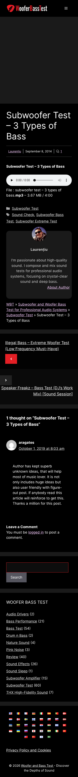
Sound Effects (18, 664)
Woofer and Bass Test (37, 766)
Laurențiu (14, 151)
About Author (58, 287)
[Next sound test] (6, 380)
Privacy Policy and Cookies (28, 750)
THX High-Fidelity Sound (27, 692)
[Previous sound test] (11, 359)
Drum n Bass (16, 635)
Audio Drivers (17, 614)
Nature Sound (18, 643)
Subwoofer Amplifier (23, 678)
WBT (10, 304)
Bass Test (14, 628)
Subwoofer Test (25, 208)
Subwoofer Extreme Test (36, 221)
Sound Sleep (16, 671)
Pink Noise (15, 650)
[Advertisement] (39, 58)
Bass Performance (21, 621)
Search (16, 577)
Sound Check (23, 215)
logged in (36, 532)
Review (12, 657)
